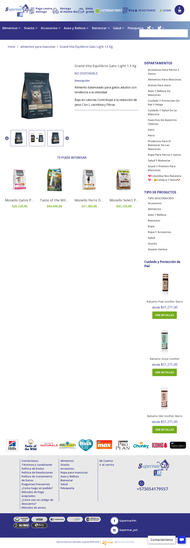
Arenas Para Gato (159, 85)
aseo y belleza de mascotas (159, 93)
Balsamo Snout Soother (165, 359)
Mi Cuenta (106, 461)
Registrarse (146, 10)
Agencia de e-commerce (124, 542)
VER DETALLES (164, 315)
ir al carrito (106, 464)
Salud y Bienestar (159, 160)
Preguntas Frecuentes (36, 484)
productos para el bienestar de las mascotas (159, 145)
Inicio (11, 47)
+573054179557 (111, 10)
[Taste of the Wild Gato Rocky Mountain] (54, 179)
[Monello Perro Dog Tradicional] (89, 179)
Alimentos (10, 28)
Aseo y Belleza (75, 28)
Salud (117, 28)
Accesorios (49, 28)
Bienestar (99, 28)
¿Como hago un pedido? (37, 488)
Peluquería (135, 28)
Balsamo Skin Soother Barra (164, 416)
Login (167, 10)
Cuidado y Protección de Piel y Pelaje (163, 102)
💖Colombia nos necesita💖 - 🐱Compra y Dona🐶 (164, 178)
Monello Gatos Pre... (21, 200)
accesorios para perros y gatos (163, 71)
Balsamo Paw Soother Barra (165, 301)
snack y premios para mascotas (162, 168)
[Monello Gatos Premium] (19, 179)
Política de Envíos (33, 468)
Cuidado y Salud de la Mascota (162, 112)
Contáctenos (30, 461)
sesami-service (157, 249)
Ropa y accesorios (159, 232)
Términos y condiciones (37, 464)
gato (151, 129)
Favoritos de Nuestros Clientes (162, 122)
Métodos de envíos (34, 507)
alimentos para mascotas (37, 47)
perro (151, 135)
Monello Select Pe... (124, 200)
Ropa (151, 226)
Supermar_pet (128, 530)
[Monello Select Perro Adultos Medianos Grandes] (124, 179)
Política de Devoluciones (37, 472)
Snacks (29, 28)
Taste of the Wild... (55, 200)
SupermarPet (127, 520)
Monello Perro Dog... (91, 200)
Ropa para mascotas (74, 472)
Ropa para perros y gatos (164, 154)
